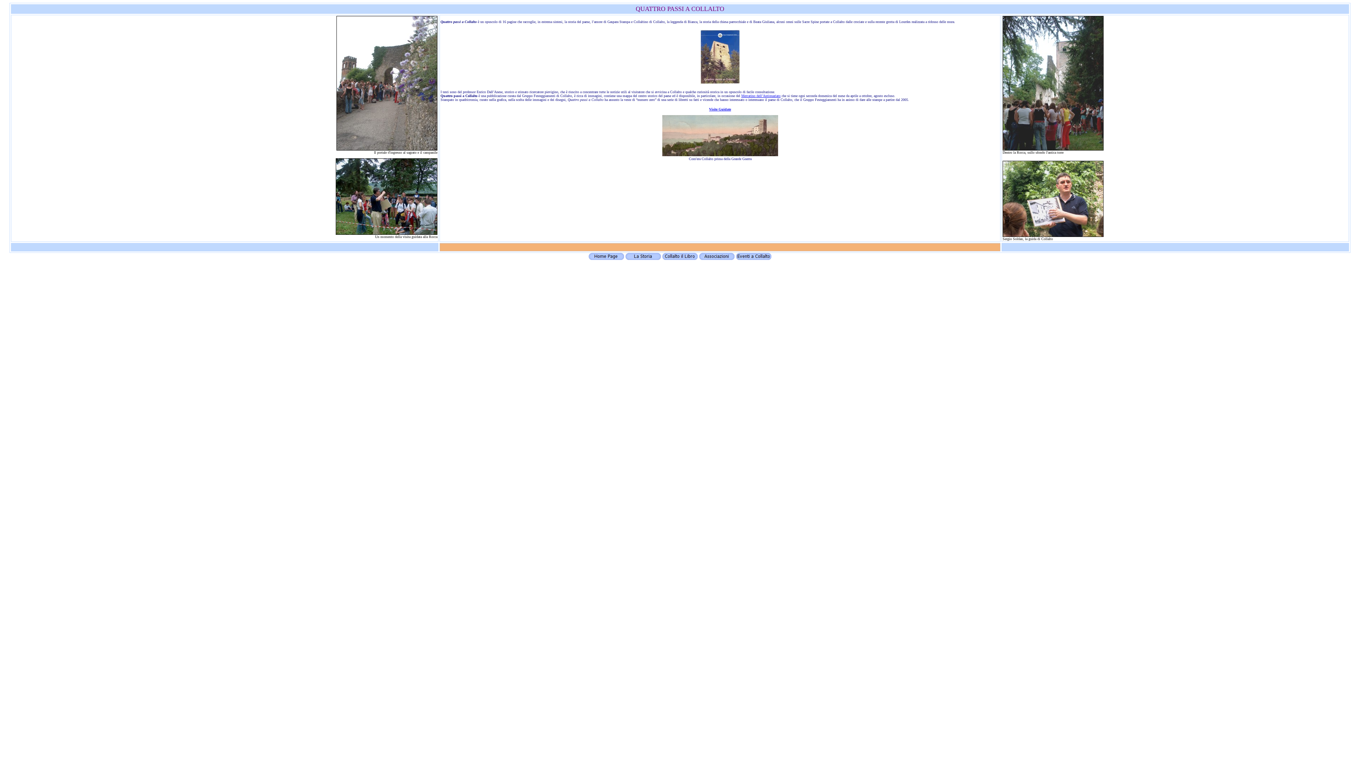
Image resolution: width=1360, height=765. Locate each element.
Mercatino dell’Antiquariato (761, 96)
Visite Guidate (720, 109)
